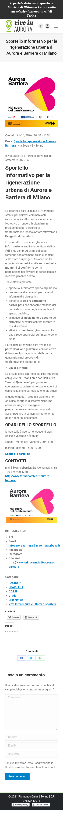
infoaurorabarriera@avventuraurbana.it (34, 545)
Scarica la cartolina (17, 454)
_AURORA (15, 583)
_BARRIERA (16, 587)
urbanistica (16, 600)
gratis (12, 595)
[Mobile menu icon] (56, 26)
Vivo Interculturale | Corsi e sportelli (32, 604)
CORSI (13, 591)
